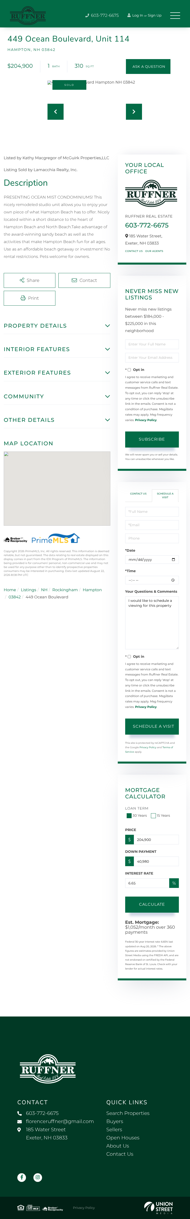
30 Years (140, 815)
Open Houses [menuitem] (123, 1138)
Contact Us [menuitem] (119, 1154)
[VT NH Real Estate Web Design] (158, 1208)
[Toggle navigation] (175, 15)
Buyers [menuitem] (114, 1122)
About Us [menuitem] (117, 1146)
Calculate (152, 904)
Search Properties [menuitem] (128, 1113)
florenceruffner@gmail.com (60, 1122)
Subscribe (152, 439)
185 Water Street (47, 1134)
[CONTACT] (148, 66)
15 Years (163, 815)
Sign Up (155, 15)
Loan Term (137, 808)
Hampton (92, 590)
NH (44, 590)
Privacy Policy (146, 420)
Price (130, 830)
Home (10, 590)
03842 (15, 597)
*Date (130, 550)
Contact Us (134, 251)
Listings (28, 590)
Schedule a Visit (165, 495)
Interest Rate (139, 873)
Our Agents (154, 251)
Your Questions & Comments (151, 591)
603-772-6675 (104, 15)
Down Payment (140, 851)
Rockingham (65, 590)
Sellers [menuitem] (114, 1130)
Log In (137, 15)
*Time (130, 571)
